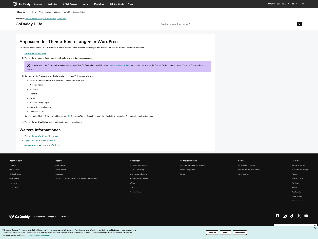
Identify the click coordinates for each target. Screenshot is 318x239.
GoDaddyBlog (14, 178)
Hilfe (34, 12)
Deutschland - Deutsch (44, 217)
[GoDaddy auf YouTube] (306, 217)
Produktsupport (60, 165)
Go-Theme (72, 116)
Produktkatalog (135, 192)
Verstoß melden (60, 169)
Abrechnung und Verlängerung (248, 169)
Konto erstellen (243, 174)
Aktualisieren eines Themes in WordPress (42, 145)
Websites (295, 174)
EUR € (64, 217)
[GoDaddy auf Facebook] (277, 217)
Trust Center (14, 187)
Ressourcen (59, 174)
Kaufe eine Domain (298, 165)
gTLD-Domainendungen (300, 169)
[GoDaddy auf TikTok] (292, 217)
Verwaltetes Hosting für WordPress (40, 19)
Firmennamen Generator (139, 178)
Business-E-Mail (297, 178)
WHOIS (132, 187)
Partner (183, 174)
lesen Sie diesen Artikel (119, 65)
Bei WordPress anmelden (35, 53)
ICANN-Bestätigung (137, 169)
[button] (315, 226)
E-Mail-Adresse (70, 4)
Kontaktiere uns (15, 174)
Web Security (296, 192)
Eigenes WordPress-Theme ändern (39, 140)
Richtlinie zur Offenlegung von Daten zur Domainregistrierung (76, 178)
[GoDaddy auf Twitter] (299, 217)
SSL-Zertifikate (117, 4)
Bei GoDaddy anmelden (246, 165)
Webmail (133, 183)
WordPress (61, 19)
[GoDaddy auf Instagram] (284, 217)
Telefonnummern (298, 201)
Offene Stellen (14, 169)
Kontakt (66, 12)
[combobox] (228, 24)
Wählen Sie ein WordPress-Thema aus (41, 136)
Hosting (294, 187)
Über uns (12, 165)
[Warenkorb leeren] (303, 4)
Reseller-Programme (187, 169)
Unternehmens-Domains (138, 174)
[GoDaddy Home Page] (19, 217)
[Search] (299, 24)
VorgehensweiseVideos (49, 12)
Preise (130, 4)
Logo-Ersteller (297, 196)
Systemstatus (79, 12)
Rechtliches (13, 183)
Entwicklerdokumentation (139, 165)
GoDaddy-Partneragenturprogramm (193, 165)
